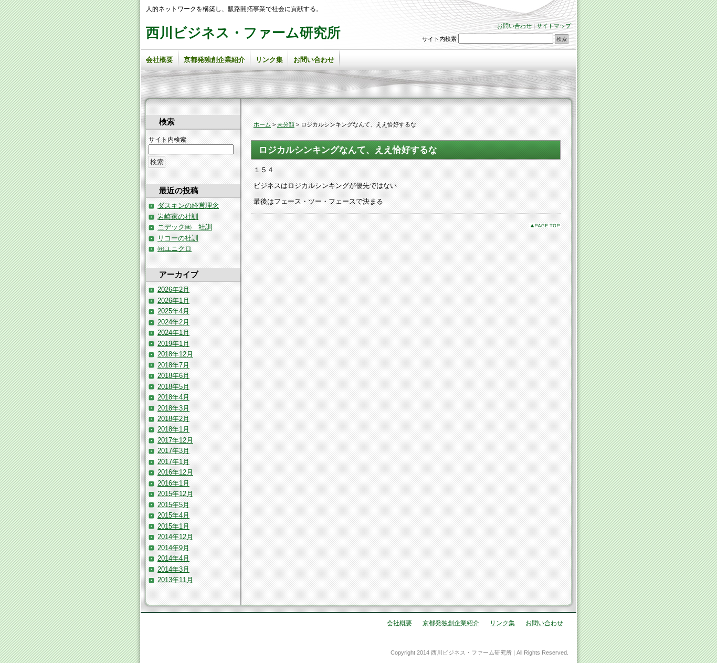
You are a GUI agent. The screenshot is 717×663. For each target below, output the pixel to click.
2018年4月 (173, 397)
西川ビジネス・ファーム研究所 (243, 32)
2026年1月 (173, 300)
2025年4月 (173, 311)
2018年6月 (173, 376)
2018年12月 (175, 354)
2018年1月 (173, 429)
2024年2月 (173, 322)
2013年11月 (175, 580)
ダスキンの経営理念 (188, 205)
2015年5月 (173, 505)
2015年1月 (173, 526)
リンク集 (269, 60)
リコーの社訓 (177, 238)
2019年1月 (173, 344)
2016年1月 (173, 483)
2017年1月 (173, 462)
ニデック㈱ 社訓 (184, 227)
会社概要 (159, 60)
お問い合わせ (514, 26)
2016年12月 (175, 472)
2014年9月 (173, 548)
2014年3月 (173, 569)
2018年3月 (173, 408)
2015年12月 (175, 494)
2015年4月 (173, 515)
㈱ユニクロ (174, 248)
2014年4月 (173, 558)
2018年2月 (173, 419)
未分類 (285, 124)
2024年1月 (173, 332)
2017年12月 (175, 440)
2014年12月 (175, 537)
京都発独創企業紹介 (214, 60)
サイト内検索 (439, 39)
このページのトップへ (545, 225)
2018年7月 (173, 365)
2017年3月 (173, 451)
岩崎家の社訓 (177, 216)
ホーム (262, 124)
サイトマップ (553, 26)
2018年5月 (173, 387)
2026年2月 (173, 289)
